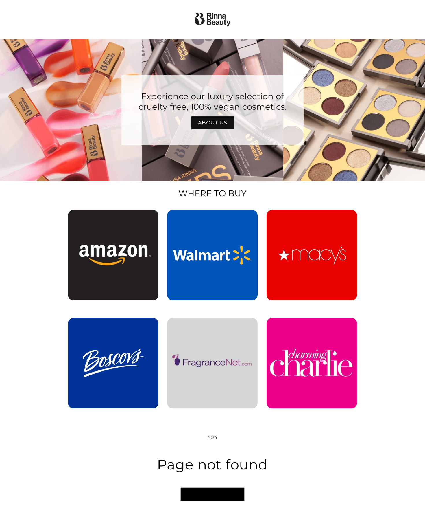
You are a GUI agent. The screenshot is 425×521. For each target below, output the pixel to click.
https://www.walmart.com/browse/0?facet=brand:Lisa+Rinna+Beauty (212, 218)
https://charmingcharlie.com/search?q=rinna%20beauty (312, 326)
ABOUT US (212, 123)
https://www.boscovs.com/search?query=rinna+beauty (109, 326)
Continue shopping (212, 494)
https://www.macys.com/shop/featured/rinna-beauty (312, 218)
